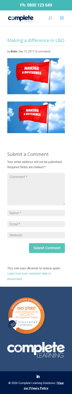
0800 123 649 (39, 5)
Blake (14, 51)
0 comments (43, 51)
